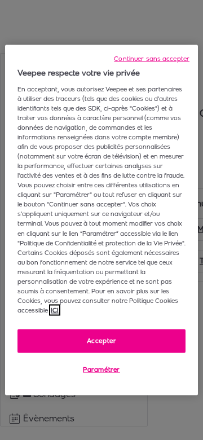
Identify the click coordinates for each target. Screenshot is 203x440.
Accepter (102, 341)
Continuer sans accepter (151, 59)
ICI (55, 310)
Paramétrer (101, 369)
